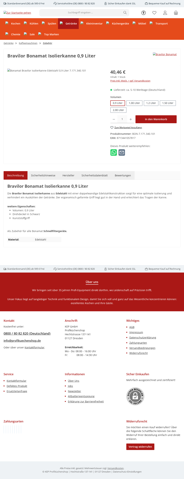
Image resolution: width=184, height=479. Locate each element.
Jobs (70, 386)
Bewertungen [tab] (123, 175)
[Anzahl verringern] (113, 119)
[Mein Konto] (165, 12)
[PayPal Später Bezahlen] (12, 429)
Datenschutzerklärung (142, 337)
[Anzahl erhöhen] (130, 119)
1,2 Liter (151, 103)
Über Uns (73, 380)
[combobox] (80, 12)
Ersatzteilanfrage (17, 391)
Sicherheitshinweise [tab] (43, 175)
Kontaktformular (34, 347)
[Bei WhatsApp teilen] (114, 152)
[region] (55, 107)
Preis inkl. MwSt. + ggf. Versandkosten (130, 80)
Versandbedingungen (142, 348)
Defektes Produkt (17, 386)
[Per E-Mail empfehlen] (122, 152)
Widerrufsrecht (138, 353)
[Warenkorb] (175, 12)
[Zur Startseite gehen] (17, 13)
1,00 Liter (134, 103)
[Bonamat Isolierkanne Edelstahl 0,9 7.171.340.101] (55, 107)
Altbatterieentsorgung (81, 396)
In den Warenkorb (156, 119)
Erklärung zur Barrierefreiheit (86, 401)
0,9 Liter (118, 103)
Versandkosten (115, 468)
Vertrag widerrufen (140, 446)
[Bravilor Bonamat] (165, 56)
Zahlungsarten (138, 342)
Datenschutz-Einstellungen (127, 471)
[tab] (15, 175)
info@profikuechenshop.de (22, 341)
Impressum (136, 332)
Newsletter (74, 391)
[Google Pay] (14, 429)
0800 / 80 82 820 (86, 3)
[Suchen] (125, 12)
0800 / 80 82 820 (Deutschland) (27, 333)
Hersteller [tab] (68, 175)
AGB (131, 327)
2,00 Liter (118, 110)
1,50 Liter (167, 103)
